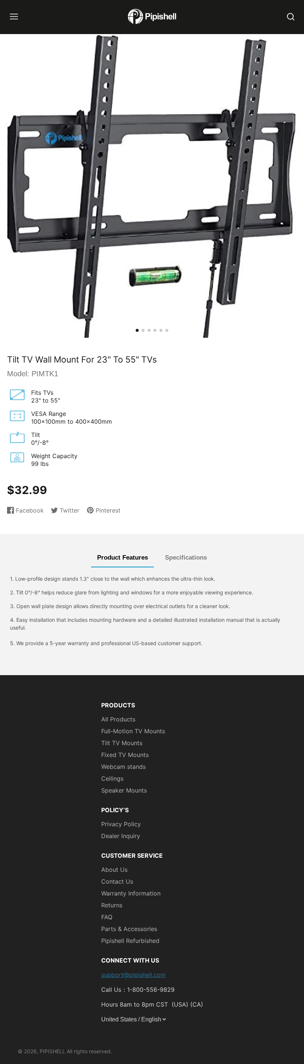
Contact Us (117, 881)
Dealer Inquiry (120, 836)
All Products (118, 719)
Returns (111, 905)
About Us (114, 869)
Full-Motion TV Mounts (133, 731)
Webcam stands (123, 766)
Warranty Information (131, 893)
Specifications (186, 557)
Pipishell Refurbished (130, 940)
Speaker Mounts (124, 790)
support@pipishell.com (133, 974)
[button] (137, 330)
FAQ (106, 917)
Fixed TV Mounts (125, 754)
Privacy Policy (121, 824)
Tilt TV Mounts (121, 743)
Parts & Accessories (129, 929)
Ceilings (112, 778)
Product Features (122, 557)
